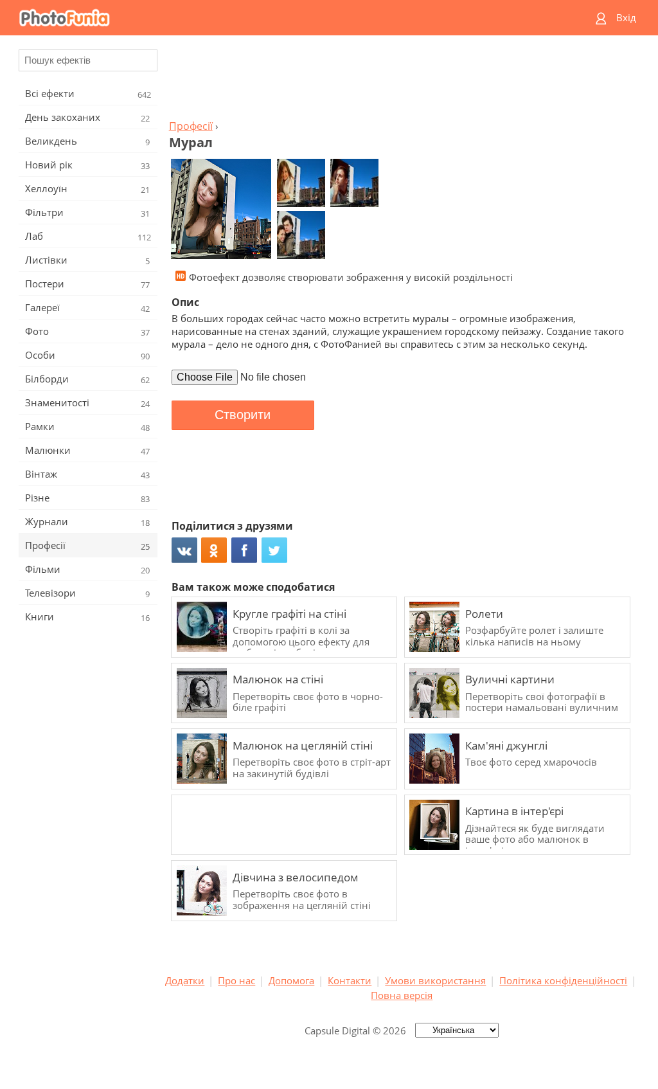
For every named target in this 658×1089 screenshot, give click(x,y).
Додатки (184, 980)
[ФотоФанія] (279, 17)
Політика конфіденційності (563, 980)
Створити (243, 415)
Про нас (236, 980)
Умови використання (435, 980)
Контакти (349, 980)
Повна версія (401, 995)
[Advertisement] (402, 81)
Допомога (291, 980)
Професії (191, 126)
